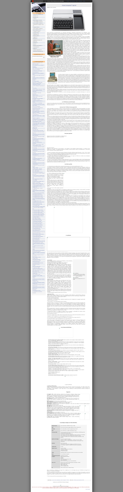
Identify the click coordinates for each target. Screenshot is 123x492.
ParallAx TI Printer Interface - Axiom (38, 144)
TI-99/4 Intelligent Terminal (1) (38, 21)
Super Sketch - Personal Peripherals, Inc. (38, 120)
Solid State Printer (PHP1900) (37, 226)
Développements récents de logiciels (38, 119)
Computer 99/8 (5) (36, 32)
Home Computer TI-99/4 (36, 274)
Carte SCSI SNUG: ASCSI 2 (36, 237)
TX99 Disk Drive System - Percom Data (38, 122)
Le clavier (33, 265)
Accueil (68, 1)
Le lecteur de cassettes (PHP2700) (37, 130)
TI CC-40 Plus (34, 88)
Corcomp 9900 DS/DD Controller (37, 236)
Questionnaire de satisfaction (37, 193)
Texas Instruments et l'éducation (37, 172)
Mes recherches (72, 1)
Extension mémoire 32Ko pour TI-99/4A (38, 89)
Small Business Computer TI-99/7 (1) (38, 25)
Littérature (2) (35, 42)
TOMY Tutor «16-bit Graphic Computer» (38, 269)
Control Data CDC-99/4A (36, 259)
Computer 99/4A (35, 258)
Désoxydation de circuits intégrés (37, 98)
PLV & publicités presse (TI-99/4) (37, 195)
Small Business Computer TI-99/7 (37, 272)
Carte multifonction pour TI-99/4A (37, 242)
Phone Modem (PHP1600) (36, 229)
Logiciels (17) (35, 37)
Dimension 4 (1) (35, 17)
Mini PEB (33, 80)
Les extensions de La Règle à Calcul (38, 181)
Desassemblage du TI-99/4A (36, 121)
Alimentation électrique (36, 264)
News (77, 1)
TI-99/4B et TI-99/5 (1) (36, 31)
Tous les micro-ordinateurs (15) (38, 14)
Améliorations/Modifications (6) (38, 51)
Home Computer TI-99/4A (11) (38, 23)
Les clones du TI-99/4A (36, 267)
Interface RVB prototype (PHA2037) (37, 215)
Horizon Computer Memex (36, 235)
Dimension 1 (34, 66)
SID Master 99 (34, 128)
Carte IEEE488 (34, 180)
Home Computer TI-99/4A (36, 257)
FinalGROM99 (34, 67)
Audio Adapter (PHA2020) (36, 218)
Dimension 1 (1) (35, 15)
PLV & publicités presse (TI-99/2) (37, 196)
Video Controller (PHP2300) (36, 219)
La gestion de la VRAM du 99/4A (37, 268)
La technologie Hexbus (36, 205)
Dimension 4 (34, 289)
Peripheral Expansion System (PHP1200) (38, 241)
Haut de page (88, 489)
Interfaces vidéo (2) (36, 35)
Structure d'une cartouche (36, 251)
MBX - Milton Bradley (35, 170)
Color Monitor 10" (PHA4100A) (37, 103)
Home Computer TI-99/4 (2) (37, 20)
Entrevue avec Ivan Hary (36, 108)
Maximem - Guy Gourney (36, 182)
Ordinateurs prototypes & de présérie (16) (37, 41)
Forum (84, 1)
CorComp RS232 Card (35, 238)
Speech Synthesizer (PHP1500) (37, 227)
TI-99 (45, 1)
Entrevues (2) (35, 38)
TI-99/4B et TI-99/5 (35, 281)
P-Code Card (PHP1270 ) (36, 228)
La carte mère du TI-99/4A (36, 260)
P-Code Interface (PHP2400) (36, 221)
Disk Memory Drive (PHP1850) (37, 220)
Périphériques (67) (36, 34)
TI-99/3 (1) (34, 18)
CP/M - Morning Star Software (37, 169)
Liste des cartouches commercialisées (38, 250)
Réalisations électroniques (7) (37, 45)
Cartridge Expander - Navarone (37, 168)
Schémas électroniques (36, 261)
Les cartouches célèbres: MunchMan (38, 213)
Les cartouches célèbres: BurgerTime (38, 214)
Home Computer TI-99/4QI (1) (38, 28)
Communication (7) (36, 46)
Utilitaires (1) (35, 48)
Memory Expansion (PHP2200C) (37, 222)
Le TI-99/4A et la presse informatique (38, 192)
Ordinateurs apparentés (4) (37, 49)
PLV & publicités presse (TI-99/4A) (37, 197)
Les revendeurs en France (36, 290)
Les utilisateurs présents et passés (37, 245)
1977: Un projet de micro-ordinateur (38, 65)
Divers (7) (34, 44)
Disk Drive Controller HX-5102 (37, 203)
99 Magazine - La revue (36, 99)
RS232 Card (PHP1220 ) (36, 230)
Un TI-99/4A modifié (35, 81)
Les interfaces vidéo (35, 216)
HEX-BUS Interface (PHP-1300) (37, 204)
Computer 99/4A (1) (36, 27)
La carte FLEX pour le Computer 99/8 (38, 175)
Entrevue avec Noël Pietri (36, 266)
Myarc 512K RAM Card (35, 239)
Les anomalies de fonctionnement (37, 262)
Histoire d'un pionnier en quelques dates (38, 206)
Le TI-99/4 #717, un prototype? (37, 70)
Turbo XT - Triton (35, 167)
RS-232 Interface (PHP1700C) (37, 223)
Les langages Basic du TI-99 (36, 200)
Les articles (80, 1)
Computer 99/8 (34, 273)
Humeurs (33, 246)
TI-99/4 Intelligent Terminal (36, 145)
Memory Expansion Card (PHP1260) (38, 234)
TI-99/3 (33, 277)
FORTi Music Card (35, 129)
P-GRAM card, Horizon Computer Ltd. (38, 184)
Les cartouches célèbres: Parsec (37, 212)
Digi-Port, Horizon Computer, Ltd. (37, 183)
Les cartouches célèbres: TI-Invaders (38, 211)
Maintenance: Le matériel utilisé (37, 82)
